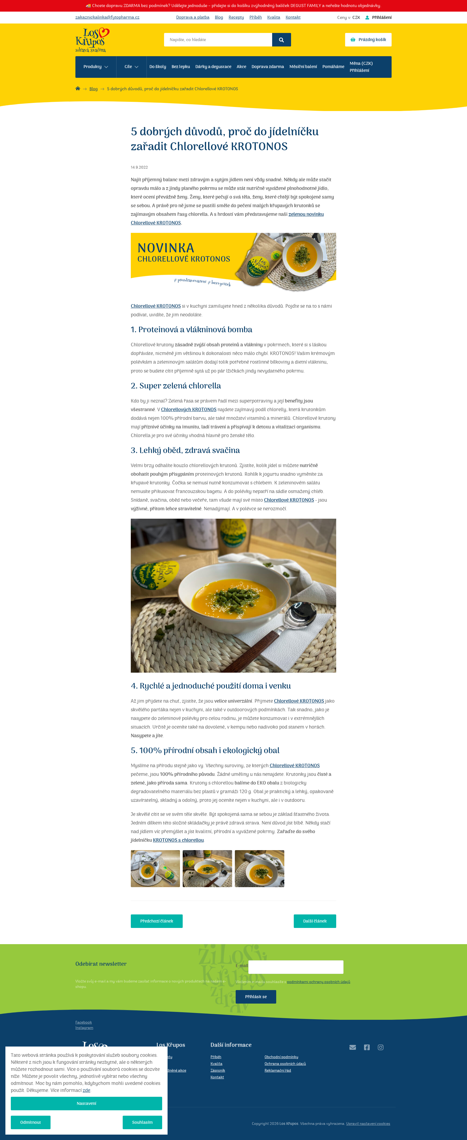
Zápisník (218, 1070)
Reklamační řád (278, 1070)
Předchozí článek (156, 921)
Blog (219, 17)
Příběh (255, 17)
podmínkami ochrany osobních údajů (318, 982)
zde (86, 1090)
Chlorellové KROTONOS (156, 306)
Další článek (315, 921)
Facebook (83, 1022)
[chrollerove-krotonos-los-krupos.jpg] (155, 868)
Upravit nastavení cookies (368, 1123)
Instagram (84, 1028)
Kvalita (273, 17)
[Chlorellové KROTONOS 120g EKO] (233, 292)
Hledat (281, 39)
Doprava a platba (192, 17)
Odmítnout (30, 1122)
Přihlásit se (256, 997)
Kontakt (293, 17)
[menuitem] (95, 67)
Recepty (236, 17)
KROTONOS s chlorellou (178, 840)
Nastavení (86, 1103)
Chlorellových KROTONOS (188, 409)
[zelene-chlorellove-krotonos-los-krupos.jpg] (207, 868)
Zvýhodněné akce (171, 1070)
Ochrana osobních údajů (285, 1064)
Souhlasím (142, 1122)
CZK (356, 18)
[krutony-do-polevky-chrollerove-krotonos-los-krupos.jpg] (259, 868)
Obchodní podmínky (281, 1057)
